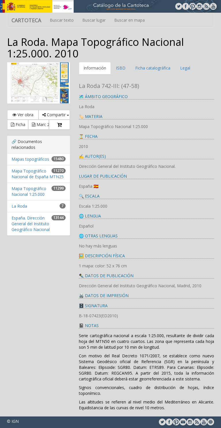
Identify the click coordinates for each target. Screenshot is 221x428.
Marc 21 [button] (42, 124)
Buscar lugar (94, 20)
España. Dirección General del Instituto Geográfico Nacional (31, 223)
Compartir (56, 114)
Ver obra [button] (24, 114)
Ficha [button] (19, 124)
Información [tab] (94, 68)
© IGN (13, 421)
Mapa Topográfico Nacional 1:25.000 (29, 191)
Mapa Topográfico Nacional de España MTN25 (38, 173)
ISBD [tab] (120, 68)
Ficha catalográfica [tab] (152, 68)
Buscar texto (62, 20)
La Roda (19, 206)
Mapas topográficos (30, 159)
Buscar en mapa (129, 20)
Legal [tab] (185, 68)
